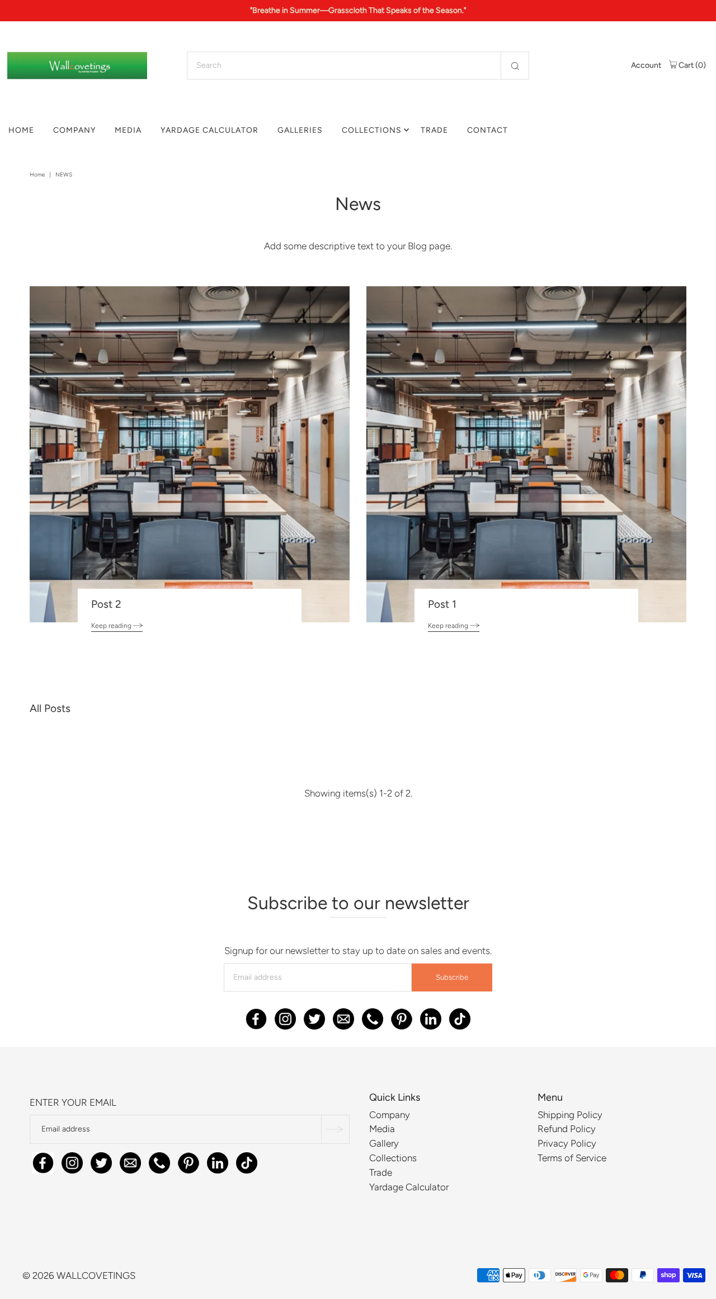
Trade (434, 130)
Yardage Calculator (209, 130)
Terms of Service (572, 1157)
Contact (487, 130)
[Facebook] (256, 1016)
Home (21, 130)
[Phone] (372, 1016)
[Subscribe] (335, 1129)
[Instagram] (285, 1016)
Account (646, 65)
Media (128, 130)
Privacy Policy (567, 1143)
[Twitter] (314, 1016)
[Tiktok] (459, 1016)
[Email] (343, 1016)
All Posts (50, 708)
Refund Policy (567, 1128)
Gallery (384, 1143)
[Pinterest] (401, 1016)
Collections (372, 130)
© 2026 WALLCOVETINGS (78, 1275)
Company (74, 130)
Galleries (300, 130)
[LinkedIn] (430, 1016)
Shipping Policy (570, 1114)
